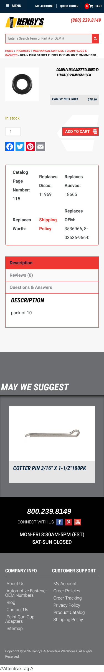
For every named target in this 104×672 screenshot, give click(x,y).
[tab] (52, 262)
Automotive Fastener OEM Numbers (26, 593)
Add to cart (77, 131)
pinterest (68, 522)
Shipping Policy (68, 619)
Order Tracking (68, 598)
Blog (11, 602)
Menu (16, 6)
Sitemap (15, 628)
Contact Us (17, 609)
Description (21, 262)
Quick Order (69, 6)
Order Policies (67, 590)
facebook (59, 522)
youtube (77, 522)
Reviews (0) (21, 275)
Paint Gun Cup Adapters (19, 619)
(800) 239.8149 (86, 20)
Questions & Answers (31, 287)
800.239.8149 (49, 511)
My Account (44, 6)
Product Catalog (69, 612)
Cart (94, 6)
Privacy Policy (67, 605)
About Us (15, 583)
